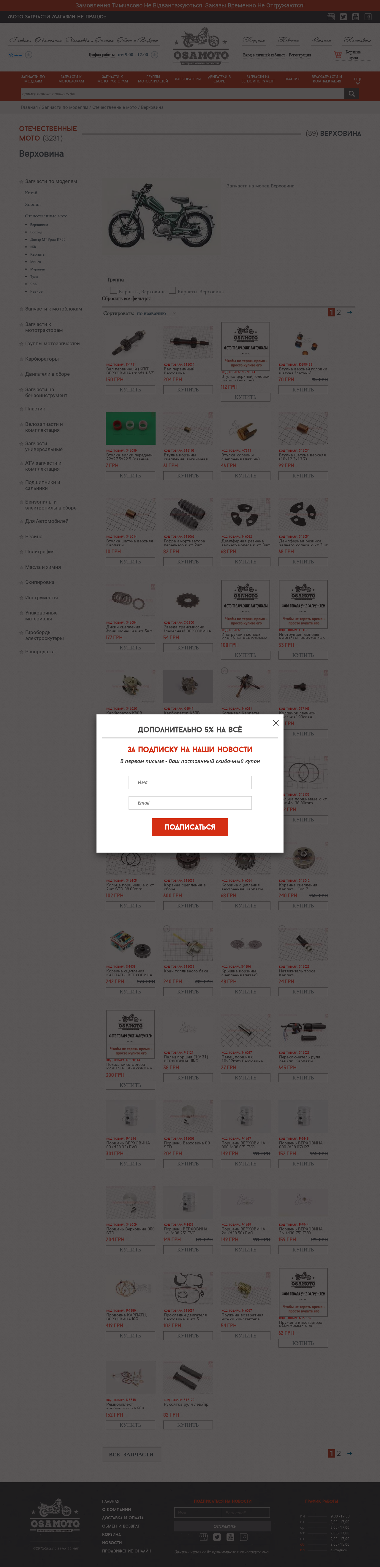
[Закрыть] (276, 723)
